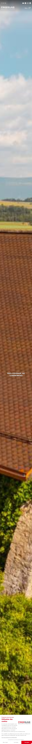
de (5, 3)
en (3, 3)
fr (1, 3)
